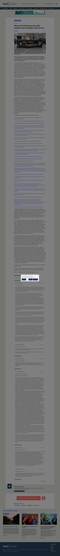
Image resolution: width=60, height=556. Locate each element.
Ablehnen (30, 279)
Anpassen (24, 279)
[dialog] (30, 278)
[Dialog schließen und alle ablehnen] (38, 275)
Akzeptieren (35, 279)
